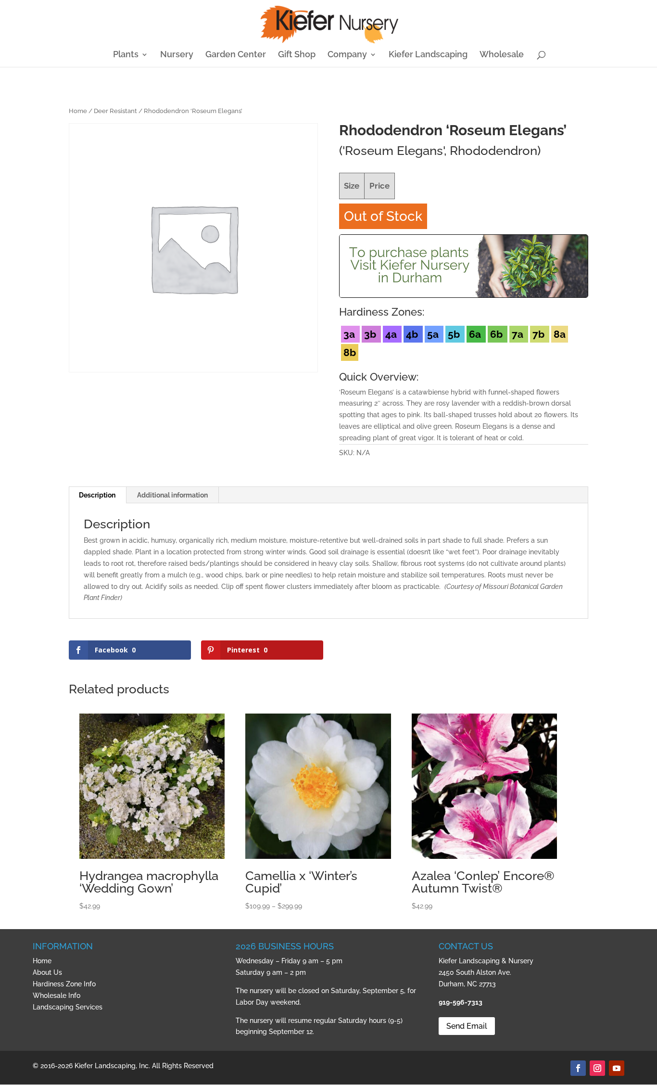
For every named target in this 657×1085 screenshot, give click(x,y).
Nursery (176, 55)
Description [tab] (97, 495)
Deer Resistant (115, 111)
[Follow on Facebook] (578, 1068)
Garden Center (235, 55)
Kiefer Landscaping (428, 55)
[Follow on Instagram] (597, 1068)
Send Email (466, 1026)
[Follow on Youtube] (616, 1068)
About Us (47, 972)
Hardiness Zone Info (64, 984)
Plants (126, 55)
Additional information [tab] (172, 495)
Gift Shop (297, 55)
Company (347, 55)
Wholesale (502, 55)
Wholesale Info (56, 995)
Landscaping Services (67, 1007)
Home (78, 111)
